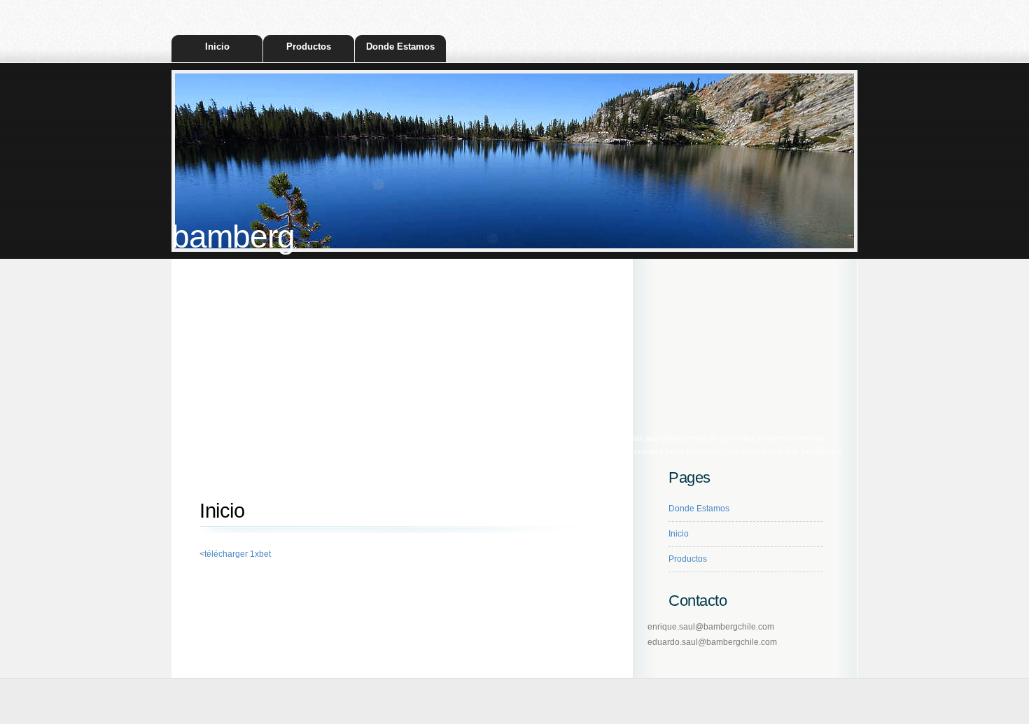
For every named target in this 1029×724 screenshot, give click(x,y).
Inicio (217, 46)
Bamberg (233, 237)
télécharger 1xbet (237, 554)
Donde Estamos (400, 46)
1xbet (294, 450)
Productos (308, 46)
